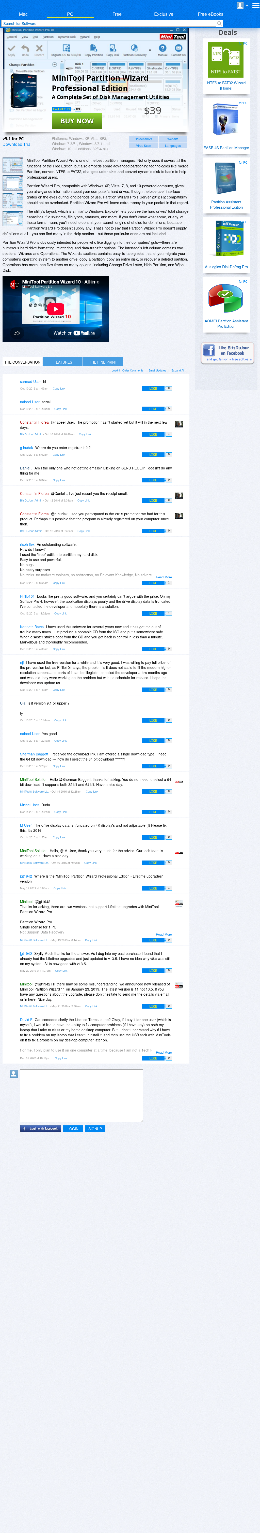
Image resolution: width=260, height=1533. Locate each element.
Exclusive (163, 13)
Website (172, 139)
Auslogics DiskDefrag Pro (226, 266)
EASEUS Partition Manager (226, 147)
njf (22, 662)
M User (26, 825)
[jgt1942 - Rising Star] (15, 879)
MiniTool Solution (33, 779)
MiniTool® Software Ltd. (34, 791)
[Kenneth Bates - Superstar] (15, 630)
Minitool (26, 901)
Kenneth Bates (32, 626)
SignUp (95, 1128)
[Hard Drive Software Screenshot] (13, 183)
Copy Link (59, 388)
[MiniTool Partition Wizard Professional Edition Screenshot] (13, 165)
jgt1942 (26, 876)
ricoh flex (27, 544)
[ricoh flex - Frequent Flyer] (15, 548)
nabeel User (30, 401)
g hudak (26, 447)
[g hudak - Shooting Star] (15, 451)
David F (26, 1019)
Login (73, 1128)
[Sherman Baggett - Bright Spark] (15, 757)
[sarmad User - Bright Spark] (15, 385)
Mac (23, 13)
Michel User (29, 804)
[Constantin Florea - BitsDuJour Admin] (180, 426)
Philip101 (27, 596)
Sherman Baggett (34, 753)
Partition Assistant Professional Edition (226, 204)
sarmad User (30, 381)
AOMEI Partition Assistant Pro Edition (226, 323)
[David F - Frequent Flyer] (15, 1023)
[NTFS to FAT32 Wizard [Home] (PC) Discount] (226, 57)
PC (70, 13)
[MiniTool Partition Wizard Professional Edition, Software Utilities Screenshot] (13, 218)
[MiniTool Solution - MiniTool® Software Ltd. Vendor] (180, 783)
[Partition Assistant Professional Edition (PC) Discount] (226, 176)
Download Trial (17, 144)
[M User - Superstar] (15, 829)
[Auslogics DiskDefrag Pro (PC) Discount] (226, 236)
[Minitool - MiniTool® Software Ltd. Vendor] (180, 905)
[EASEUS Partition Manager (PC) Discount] (226, 117)
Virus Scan (143, 145)
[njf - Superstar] (15, 666)
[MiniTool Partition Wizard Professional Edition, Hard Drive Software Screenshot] (13, 200)
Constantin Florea (34, 422)
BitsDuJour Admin (31, 434)
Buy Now (77, 120)
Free (117, 13)
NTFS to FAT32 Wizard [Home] (226, 85)
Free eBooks (210, 13)
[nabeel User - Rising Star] (15, 405)
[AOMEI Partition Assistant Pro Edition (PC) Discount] (226, 296)
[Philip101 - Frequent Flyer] (15, 600)
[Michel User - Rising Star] (15, 808)
